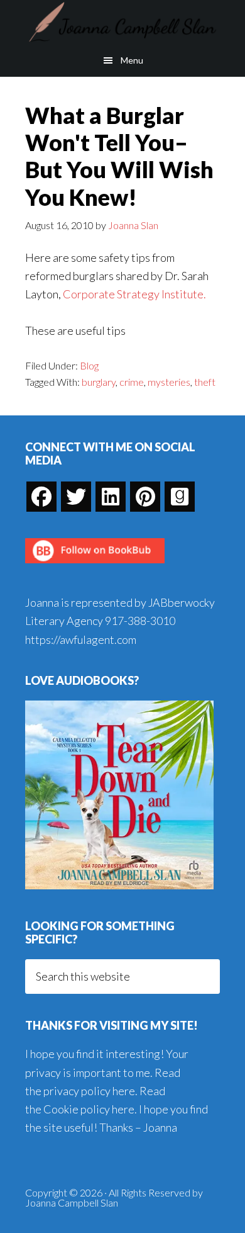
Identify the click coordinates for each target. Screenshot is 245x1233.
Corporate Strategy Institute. (134, 294)
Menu (132, 60)
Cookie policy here (88, 1109)
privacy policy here (89, 1091)
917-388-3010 (140, 621)
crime (131, 382)
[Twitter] (76, 496)
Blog (89, 365)
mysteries (169, 382)
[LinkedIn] (110, 496)
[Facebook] (41, 496)
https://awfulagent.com (80, 639)
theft (204, 382)
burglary (99, 382)
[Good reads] (180, 496)
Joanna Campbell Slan (122, 22)
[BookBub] (95, 566)
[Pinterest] (145, 496)
